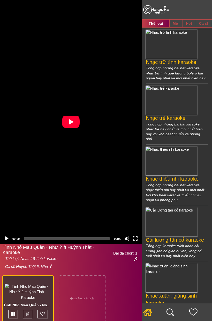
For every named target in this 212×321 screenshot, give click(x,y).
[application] (71, 122)
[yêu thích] (42, 314)
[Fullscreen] (135, 238)
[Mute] (127, 238)
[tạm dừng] (13, 314)
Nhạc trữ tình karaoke (38, 258)
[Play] (6, 238)
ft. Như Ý (44, 266)
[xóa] (27, 314)
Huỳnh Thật (26, 266)
